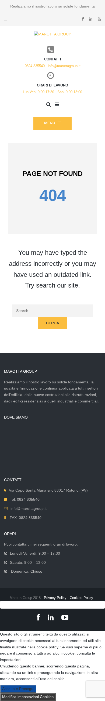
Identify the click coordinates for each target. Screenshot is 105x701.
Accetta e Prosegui (18, 689)
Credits (52, 604)
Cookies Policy (81, 598)
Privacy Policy (55, 598)
